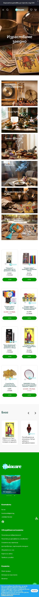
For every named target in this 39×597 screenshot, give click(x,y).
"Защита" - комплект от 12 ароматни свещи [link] (10, 269)
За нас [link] (3, 509)
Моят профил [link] (6, 571)
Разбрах (34, 590)
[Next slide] (35, 413)
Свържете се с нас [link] (7, 550)
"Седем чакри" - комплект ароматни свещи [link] (29, 269)
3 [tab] (11, 495)
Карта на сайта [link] (6, 554)
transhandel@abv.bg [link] (7, 513)
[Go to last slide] (28, 413)
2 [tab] (9, 495)
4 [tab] (13, 495)
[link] (19, 9)
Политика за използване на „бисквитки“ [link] (14, 539)
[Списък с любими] (31, 10)
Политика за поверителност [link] (11, 535)
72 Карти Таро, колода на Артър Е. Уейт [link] (29, 346)
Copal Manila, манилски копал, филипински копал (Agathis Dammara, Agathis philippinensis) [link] (10, 385)
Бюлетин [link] (4, 578)
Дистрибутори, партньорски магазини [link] (14, 546)
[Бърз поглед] (5, 264)
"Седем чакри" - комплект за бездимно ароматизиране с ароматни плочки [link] (10, 308)
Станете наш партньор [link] (9, 542)
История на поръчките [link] (9, 575)
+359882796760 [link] (6, 517)
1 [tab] (7, 495)
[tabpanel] (10, 484)
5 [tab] (15, 495)
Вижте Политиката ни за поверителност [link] (10, 594)
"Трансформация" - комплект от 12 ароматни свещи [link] (9, 346)
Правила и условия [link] (7, 557)
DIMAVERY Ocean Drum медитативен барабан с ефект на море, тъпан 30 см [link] (29, 385)
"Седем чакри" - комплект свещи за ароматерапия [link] (29, 308)
